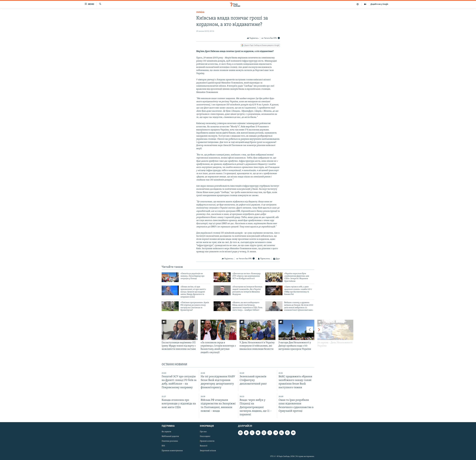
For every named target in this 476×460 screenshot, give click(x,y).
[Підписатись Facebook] (240, 432)
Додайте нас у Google (379, 4)
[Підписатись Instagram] (264, 432)
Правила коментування (172, 451)
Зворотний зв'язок (208, 451)
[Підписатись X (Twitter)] (252, 432)
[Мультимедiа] (365, 4)
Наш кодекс (205, 436)
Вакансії (203, 446)
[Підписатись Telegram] (275, 432)
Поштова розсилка (170, 441)
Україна (200, 12)
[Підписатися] (293, 432)
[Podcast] (287, 432)
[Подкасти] (357, 4)
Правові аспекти (207, 441)
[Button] (253, 38)
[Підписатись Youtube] (258, 432)
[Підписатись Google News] (246, 432)
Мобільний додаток (170, 436)
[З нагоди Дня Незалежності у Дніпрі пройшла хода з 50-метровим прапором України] (296, 330)
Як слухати (166, 432)
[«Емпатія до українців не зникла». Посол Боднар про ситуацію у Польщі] (170, 277)
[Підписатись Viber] (269, 432)
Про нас (203, 432)
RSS (163, 446)
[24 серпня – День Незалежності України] (335, 330)
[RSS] (281, 432)
